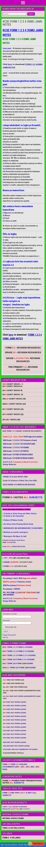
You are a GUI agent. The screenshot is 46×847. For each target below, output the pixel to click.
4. (17, 524)
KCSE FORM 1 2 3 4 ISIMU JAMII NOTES (22, 23)
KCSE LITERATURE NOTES (13, 546)
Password (6, 620)
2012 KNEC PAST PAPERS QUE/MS (14, 730)
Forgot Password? (9, 635)
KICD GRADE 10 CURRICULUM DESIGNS (19, 485)
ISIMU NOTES (9, 542)
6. (15, 532)
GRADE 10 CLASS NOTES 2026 (15, 477)
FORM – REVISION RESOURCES (23, 348)
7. (14, 536)
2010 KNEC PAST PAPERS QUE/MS (14, 738)
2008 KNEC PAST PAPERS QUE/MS (14, 742)
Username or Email (9, 614)
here (10, 64)
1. (19, 514)
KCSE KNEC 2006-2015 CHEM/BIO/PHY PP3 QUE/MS (20, 749)
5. (22, 528)
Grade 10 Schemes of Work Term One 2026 (20, 481)
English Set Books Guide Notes (14, 540)
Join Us (5, 637)
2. (13, 516)
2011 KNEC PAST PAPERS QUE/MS (14, 734)
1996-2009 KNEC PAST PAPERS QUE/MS (16, 746)
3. (12, 520)
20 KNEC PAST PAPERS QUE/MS (14, 702)
